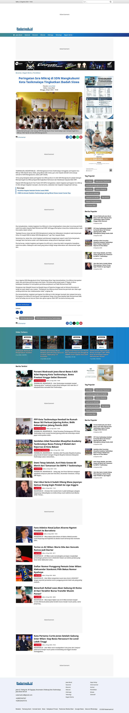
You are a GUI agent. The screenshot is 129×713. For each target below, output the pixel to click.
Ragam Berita (68, 35)
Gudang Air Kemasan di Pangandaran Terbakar (24, 352)
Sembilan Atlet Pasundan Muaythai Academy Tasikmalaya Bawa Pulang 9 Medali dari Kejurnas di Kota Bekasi (103, 243)
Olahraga (50, 35)
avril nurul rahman (92, 193)
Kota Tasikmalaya (40, 380)
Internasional (94, 685)
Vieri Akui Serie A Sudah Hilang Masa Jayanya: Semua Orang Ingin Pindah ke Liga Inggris (102, 265)
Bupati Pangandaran (93, 201)
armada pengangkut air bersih (96, 185)
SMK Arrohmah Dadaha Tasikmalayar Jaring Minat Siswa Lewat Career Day (44, 193)
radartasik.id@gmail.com (24, 695)
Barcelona (105, 197)
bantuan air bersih (92, 197)
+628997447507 (21, 698)
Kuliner (92, 687)
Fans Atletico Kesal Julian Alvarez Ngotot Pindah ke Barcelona (55, 529)
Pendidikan (37, 73)
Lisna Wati (51, 86)
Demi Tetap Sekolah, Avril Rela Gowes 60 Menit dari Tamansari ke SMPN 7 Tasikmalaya (102, 254)
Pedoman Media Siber (66, 709)
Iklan (43, 709)
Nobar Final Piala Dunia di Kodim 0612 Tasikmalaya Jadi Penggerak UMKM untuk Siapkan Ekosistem (76, 352)
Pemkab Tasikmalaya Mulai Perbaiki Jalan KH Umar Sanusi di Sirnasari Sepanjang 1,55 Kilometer (52, 353)
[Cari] (110, 1)
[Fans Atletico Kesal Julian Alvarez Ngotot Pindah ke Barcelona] (24, 534)
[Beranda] (14, 35)
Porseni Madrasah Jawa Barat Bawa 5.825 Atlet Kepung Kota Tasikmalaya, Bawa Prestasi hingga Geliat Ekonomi (102, 218)
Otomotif (92, 694)
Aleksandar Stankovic (103, 181)
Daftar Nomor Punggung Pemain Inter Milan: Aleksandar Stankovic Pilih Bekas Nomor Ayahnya (58, 569)
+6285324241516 (21, 701)
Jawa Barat (19, 35)
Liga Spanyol (38, 534)
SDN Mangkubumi (27, 318)
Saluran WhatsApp (91, 709)
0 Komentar (21, 137)
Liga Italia (38, 488)
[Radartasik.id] (24, 29)
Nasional (27, 35)
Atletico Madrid (101, 189)
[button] (69, 35)
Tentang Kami (26, 709)
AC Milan (89, 181)
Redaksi (18, 709)
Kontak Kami (36, 709)
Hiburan (42, 35)
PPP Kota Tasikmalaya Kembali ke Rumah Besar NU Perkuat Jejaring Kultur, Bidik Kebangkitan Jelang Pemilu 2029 (103, 230)
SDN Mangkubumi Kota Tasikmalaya (48, 318)
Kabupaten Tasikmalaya (42, 450)
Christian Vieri (91, 205)
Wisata (92, 692)
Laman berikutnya (23, 304)
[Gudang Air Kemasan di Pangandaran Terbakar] (27, 342)
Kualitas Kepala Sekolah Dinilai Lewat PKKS (33, 190)
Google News (79, 709)
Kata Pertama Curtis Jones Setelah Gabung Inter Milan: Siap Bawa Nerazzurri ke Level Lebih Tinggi (56, 638)
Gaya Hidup (93, 682)
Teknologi (59, 35)
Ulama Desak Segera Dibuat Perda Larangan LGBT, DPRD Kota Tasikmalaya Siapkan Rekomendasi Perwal (100, 353)
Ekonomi (35, 35)
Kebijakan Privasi (52, 709)
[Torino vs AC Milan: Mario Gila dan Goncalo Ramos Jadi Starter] (24, 554)
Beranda (18, 73)
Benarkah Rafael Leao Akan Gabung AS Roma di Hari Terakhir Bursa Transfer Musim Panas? (58, 590)
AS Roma (89, 189)
